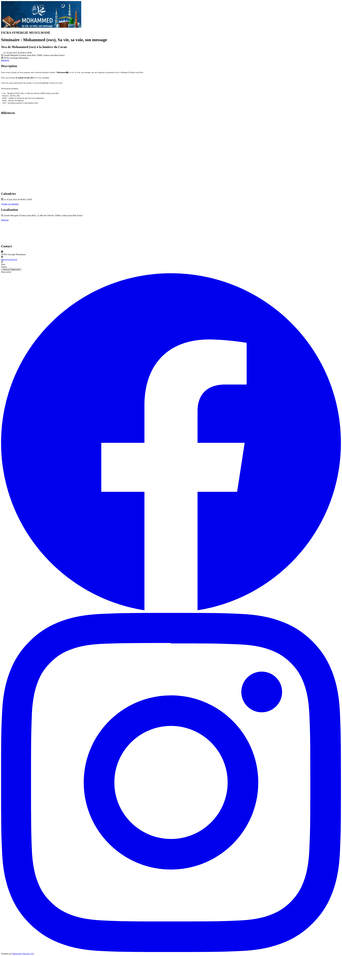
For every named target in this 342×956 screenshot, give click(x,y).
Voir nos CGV (28, 954)
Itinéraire (5, 220)
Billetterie (5, 60)
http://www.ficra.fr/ (9, 259)
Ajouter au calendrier (10, 204)
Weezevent (16, 954)
